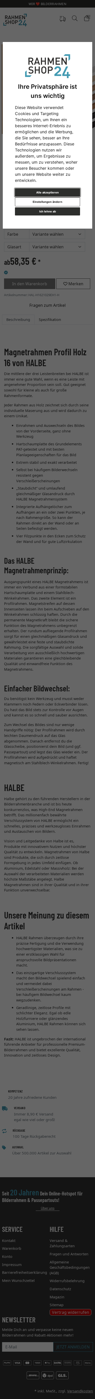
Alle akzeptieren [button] (47, 192)
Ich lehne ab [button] (47, 211)
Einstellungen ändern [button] (47, 202)
